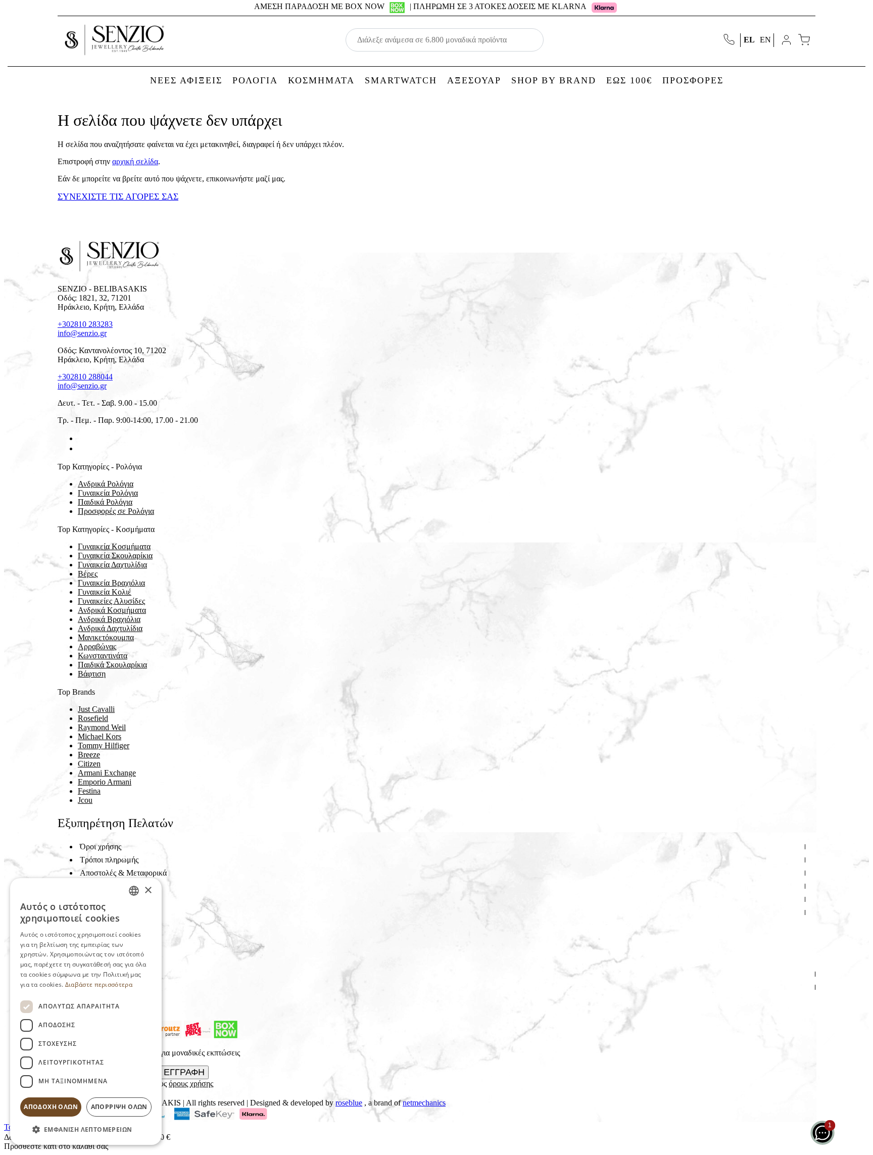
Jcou (85, 800)
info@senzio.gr (82, 333)
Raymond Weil (102, 727)
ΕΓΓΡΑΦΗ (184, 1072)
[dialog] (86, 1011)
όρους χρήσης (191, 1083)
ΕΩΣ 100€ (629, 80)
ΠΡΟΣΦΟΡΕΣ (692, 80)
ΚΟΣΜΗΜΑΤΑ (321, 80)
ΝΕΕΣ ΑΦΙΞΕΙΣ (186, 80)
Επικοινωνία (100, 987)
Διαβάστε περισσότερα (98, 984)
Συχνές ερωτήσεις (108, 912)
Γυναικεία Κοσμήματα (114, 546)
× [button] (148, 890)
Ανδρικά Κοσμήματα (112, 610)
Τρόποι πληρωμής (109, 859)
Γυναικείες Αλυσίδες (111, 601)
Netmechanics (424, 1102)
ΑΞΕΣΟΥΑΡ (474, 80)
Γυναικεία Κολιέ (104, 592)
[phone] (730, 40)
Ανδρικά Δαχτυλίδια (110, 628)
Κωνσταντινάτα (102, 655)
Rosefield (93, 718)
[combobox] (134, 891)
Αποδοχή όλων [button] (51, 1106)
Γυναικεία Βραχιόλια (111, 583)
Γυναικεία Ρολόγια (108, 493)
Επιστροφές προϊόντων (117, 886)
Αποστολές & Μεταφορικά (123, 873)
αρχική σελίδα (135, 161)
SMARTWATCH (401, 80)
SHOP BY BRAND (553, 80)
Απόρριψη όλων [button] (119, 1106)
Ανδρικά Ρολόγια (105, 483)
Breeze (89, 754)
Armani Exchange (107, 772)
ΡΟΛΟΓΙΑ (255, 80)
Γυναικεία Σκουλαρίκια (115, 555)
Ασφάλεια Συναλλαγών (118, 899)
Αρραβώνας (97, 646)
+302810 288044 (85, 376)
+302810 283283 (85, 324)
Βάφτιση (92, 673)
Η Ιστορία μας (103, 974)
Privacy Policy (103, 1000)
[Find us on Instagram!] (82, 448)
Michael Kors (99, 736)
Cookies (93, 925)
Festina (89, 791)
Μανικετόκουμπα (106, 637)
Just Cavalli (96, 709)
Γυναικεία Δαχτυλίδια (112, 564)
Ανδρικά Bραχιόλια (109, 619)
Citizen (89, 763)
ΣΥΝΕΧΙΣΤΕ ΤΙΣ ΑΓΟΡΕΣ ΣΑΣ (118, 196)
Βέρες (88, 573)
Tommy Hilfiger (103, 745)
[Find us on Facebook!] (82, 438)
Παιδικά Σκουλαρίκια (112, 664)
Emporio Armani (104, 782)
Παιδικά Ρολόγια (105, 502)
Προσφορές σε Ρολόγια (116, 511)
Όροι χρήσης (100, 846)
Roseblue (348, 1102)
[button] (86, 1129)
